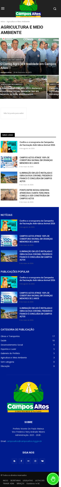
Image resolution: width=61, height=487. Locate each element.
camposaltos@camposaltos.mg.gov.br (24, 441)
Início (3, 21)
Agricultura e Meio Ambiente (12, 60)
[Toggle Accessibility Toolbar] (53, 479)
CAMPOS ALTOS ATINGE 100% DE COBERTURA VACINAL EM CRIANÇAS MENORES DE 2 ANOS (36, 160)
